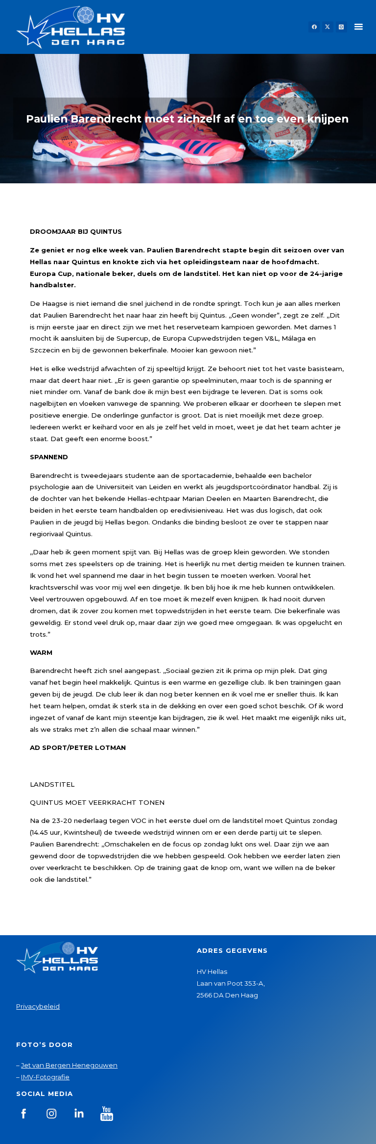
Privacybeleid (38, 1006)
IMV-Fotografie (45, 1077)
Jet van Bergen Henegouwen (69, 1065)
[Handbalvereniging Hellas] (70, 27)
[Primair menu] (358, 27)
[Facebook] (314, 27)
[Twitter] (327, 27)
